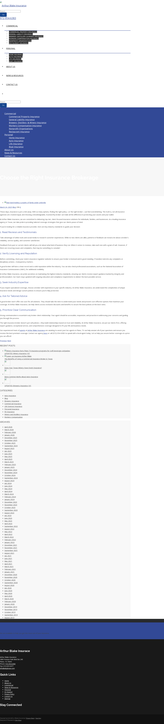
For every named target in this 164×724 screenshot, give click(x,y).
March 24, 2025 (6, 207)
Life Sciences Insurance (13, 406)
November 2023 (10, 505)
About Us (10, 66)
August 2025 (9, 448)
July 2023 (7, 515)
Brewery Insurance (11, 401)
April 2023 (8, 523)
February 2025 (10, 464)
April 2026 (8, 427)
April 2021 (8, 564)
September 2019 (11, 615)
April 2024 (8, 491)
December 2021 (10, 545)
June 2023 (8, 518)
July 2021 (7, 556)
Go (3, 15)
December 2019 (10, 607)
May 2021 (8, 561)
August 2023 (9, 513)
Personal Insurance (11, 409)
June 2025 (8, 454)
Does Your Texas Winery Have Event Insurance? (23, 368)
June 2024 (8, 486)
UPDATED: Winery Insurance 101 (17, 353)
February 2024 (10, 497)
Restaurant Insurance (18, 43)
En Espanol (8, 692)
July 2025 (7, 451)
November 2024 (10, 472)
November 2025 (10, 440)
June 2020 (8, 591)
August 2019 (9, 617)
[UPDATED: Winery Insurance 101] (37, 351)
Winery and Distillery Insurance (16, 414)
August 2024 (9, 480)
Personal (10, 48)
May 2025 (8, 456)
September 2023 (11, 510)
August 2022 (9, 529)
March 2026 (9, 429)
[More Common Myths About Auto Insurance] (7, 374)
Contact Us (12, 84)
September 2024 (11, 478)
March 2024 (9, 494)
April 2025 (8, 459)
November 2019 (10, 609)
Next (9, 341)
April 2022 (8, 534)
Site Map (38, 718)
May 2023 (8, 521)
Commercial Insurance (12, 404)
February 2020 (10, 601)
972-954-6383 (8, 18)
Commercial (12, 26)
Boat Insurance (16, 61)
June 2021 (8, 558)
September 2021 (11, 550)
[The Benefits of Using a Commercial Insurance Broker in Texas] (17, 356)
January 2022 (9, 542)
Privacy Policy (9, 694)
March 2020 (9, 599)
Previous (3, 341)
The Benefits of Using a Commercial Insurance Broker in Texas (28, 359)
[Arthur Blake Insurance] (13, 5)
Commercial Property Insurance (23, 32)
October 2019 (9, 612)
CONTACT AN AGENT (8, 638)
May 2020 (8, 593)
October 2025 (9, 443)
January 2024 (9, 499)
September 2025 (11, 446)
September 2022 (11, 526)
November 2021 (10, 548)
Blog (14, 207)
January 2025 (9, 467)
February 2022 (10, 540)
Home (6, 681)
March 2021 (9, 566)
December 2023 (10, 502)
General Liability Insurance (21, 34)
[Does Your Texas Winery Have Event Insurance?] (7, 365)
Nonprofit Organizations (20, 41)
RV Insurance (9, 412)
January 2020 (9, 604)
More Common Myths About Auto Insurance (21, 377)
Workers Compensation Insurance (24, 38)
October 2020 (9, 580)
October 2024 (9, 475)
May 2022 (8, 532)
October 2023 (9, 507)
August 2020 (9, 585)
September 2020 (11, 583)
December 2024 (10, 470)
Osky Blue (18, 720)
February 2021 (10, 569)
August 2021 (9, 553)
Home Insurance (16, 54)
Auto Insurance (16, 57)
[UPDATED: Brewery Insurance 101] (7, 383)
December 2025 (10, 438)
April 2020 (8, 596)
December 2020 (10, 574)
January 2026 (9, 435)
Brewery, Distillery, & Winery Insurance (26, 36)
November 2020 (10, 577)
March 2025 (9, 462)
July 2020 (7, 588)
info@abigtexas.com (7, 668)
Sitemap (7, 699)
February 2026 (10, 432)
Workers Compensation (13, 417)
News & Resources (14, 75)
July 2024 (7, 483)
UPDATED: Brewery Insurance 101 (17, 386)
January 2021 (9, 572)
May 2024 (8, 489)
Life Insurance (15, 59)
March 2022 (9, 537)
